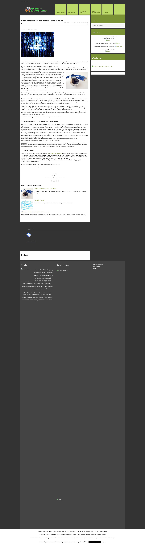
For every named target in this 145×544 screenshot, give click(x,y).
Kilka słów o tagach (39, 200)
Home (70, 22)
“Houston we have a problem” (34, 96)
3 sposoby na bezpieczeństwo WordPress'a (38, 212)
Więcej (103, 542)
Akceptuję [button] (91, 542)
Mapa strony (96, 266)
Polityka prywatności (98, 264)
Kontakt (95, 268)
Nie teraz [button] (98, 542)
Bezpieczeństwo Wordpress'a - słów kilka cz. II (46, 188)
